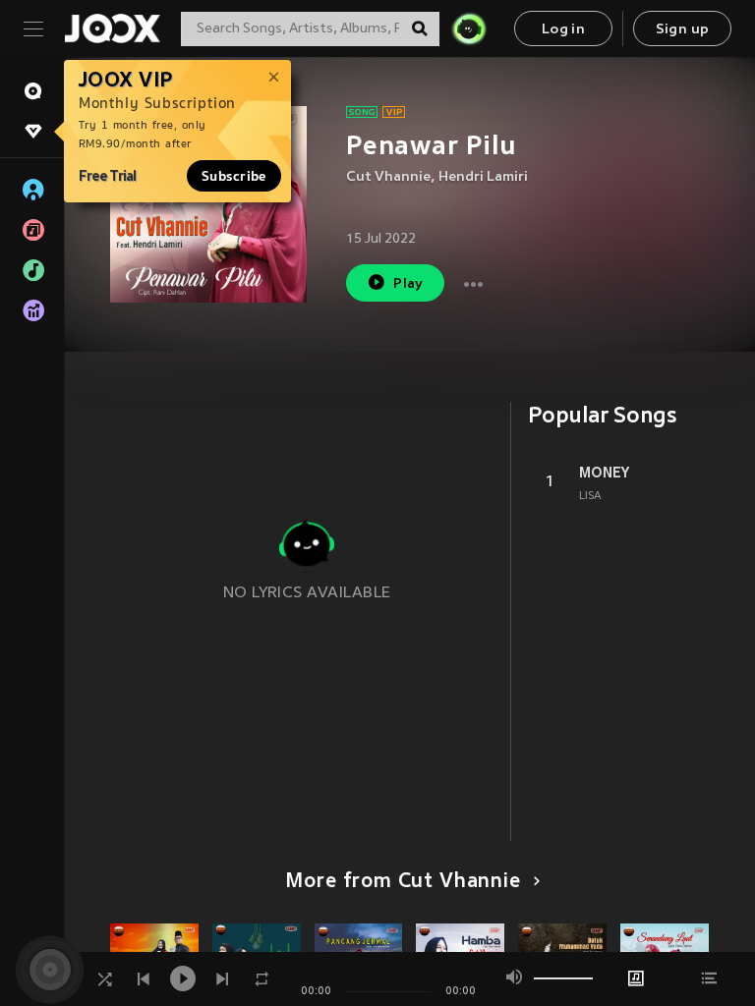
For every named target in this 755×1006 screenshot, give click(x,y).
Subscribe (234, 176)
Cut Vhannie (388, 177)
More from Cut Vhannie (402, 882)
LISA (590, 496)
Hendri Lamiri (483, 177)
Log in (563, 30)
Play (408, 284)
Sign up (683, 30)
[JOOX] (112, 28)
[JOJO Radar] (469, 28)
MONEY (604, 472)
